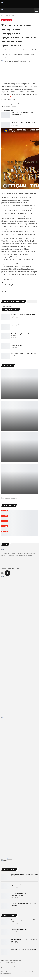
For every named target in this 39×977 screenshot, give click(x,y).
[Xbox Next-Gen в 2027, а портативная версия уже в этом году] (5, 942)
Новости (4, 510)
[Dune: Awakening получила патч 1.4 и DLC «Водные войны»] (5, 886)
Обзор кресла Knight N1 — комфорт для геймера (24, 874)
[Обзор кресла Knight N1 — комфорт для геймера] (5, 877)
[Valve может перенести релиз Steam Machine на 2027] (5, 356)
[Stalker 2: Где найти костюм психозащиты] (5, 327)
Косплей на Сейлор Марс (8, 285)
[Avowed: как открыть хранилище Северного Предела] (5, 317)
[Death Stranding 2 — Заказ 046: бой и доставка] (5, 336)
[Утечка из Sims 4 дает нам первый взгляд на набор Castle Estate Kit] (19, 479)
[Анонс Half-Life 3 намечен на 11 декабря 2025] (5, 952)
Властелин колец (16, 97)
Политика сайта (8, 960)
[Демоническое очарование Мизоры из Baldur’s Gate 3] (5, 922)
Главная (2, 960)
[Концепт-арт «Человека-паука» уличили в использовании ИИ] (5, 115)
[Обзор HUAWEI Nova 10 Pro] (5, 932)
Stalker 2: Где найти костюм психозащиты (23, 324)
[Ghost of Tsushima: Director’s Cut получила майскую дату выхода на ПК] (19, 416)
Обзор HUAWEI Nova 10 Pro (19, 929)
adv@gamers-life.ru (13, 568)
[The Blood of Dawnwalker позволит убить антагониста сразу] (19, 384)
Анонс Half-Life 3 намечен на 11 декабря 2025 (24, 949)
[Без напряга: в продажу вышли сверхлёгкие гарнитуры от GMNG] (5, 346)
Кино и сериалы (6, 20)
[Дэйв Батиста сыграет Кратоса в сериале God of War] (5, 125)
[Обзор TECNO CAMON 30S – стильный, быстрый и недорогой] (5, 896)
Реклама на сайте (16, 960)
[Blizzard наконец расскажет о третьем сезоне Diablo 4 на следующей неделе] (5, 906)
